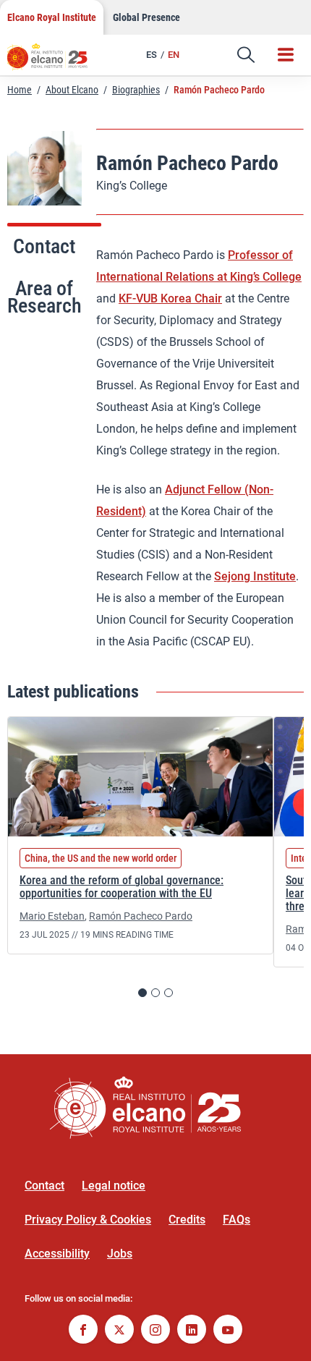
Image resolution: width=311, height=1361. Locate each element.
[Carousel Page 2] (155, 992)
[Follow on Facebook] (83, 1331)
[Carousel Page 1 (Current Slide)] (142, 992)
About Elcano (72, 90)
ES (151, 54)
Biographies (136, 90)
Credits (187, 1219)
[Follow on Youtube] (227, 1331)
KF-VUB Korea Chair (170, 298)
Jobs (119, 1253)
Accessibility (57, 1253)
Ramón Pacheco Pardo (140, 916)
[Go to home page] (54, 61)
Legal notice (113, 1185)
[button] (246, 55)
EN (173, 54)
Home (19, 90)
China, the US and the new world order (100, 858)
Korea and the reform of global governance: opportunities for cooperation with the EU (121, 887)
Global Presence (146, 17)
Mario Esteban (52, 916)
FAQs (236, 1219)
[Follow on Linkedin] (191, 1331)
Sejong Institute (255, 576)
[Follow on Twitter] (119, 1331)
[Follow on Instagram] (155, 1331)
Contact (44, 1185)
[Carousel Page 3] (168, 992)
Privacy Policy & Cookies (88, 1219)
